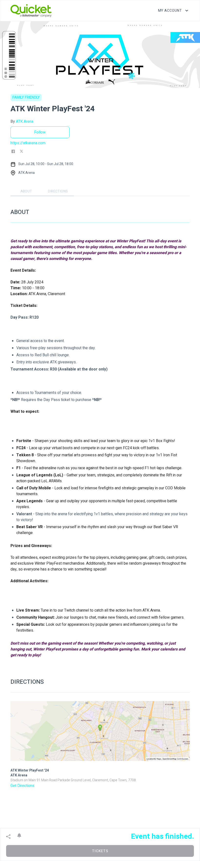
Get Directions (22, 786)
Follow (40, 132)
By (21, 121)
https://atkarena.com (27, 143)
